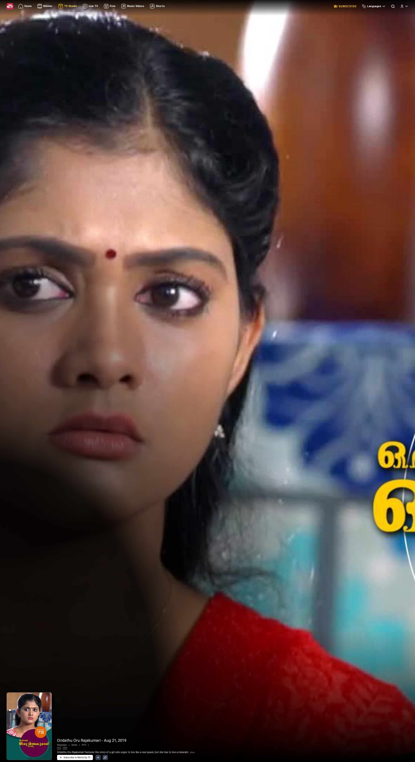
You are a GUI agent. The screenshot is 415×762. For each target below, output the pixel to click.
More (192, 752)
